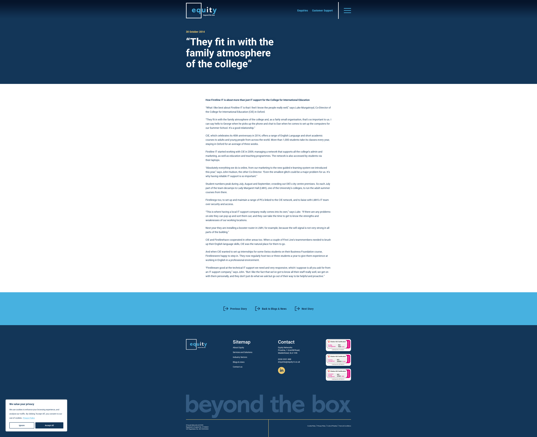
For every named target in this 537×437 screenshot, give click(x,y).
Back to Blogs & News (274, 308)
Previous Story (238, 308)
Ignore (22, 425)
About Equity (238, 347)
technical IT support (244, 267)
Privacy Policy (29, 418)
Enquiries (302, 10)
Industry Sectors (240, 357)
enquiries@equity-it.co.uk (289, 362)
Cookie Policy (311, 426)
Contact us (237, 367)
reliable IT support (229, 176)
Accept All (49, 425)
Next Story (308, 308)
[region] (36, 415)
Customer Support (322, 10)
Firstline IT (217, 99)
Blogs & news (238, 362)
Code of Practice (332, 426)
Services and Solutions (242, 352)
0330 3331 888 (284, 359)
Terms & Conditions (345, 426)
